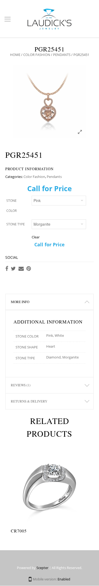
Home (15, 54)
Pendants (61, 54)
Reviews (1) (20, 385)
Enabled (64, 579)
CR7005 (19, 530)
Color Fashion (36, 54)
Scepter (42, 567)
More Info (20, 301)
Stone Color (11, 205)
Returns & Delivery (29, 401)
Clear (36, 237)
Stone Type (15, 224)
